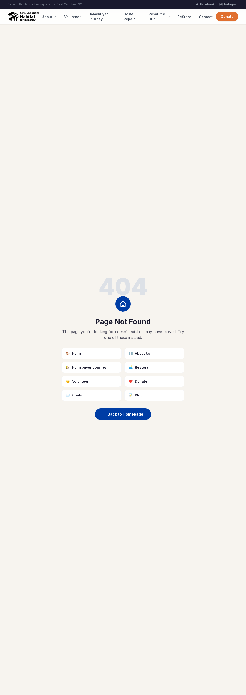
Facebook (207, 4)
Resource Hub (157, 16)
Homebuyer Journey (98, 16)
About (47, 17)
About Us (139, 353)
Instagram (231, 4)
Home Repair (129, 16)
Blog (135, 395)
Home (74, 353)
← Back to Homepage (123, 414)
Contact (206, 17)
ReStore (184, 17)
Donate (227, 16)
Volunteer (72, 17)
